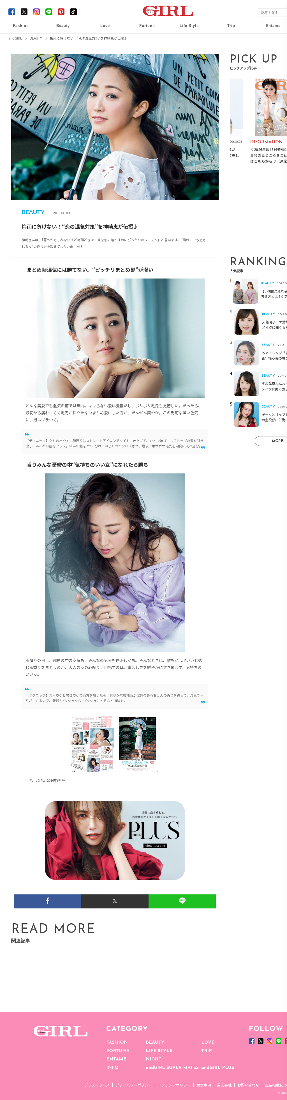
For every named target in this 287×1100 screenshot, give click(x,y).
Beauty (63, 26)
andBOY (269, 29)
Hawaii (227, 29)
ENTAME (116, 1059)
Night (101, 50)
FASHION (117, 1042)
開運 (143, 29)
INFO (112, 1068)
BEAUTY (155, 1042)
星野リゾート (227, 40)
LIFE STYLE (159, 1051)
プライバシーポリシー (133, 1085)
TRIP (206, 1051)
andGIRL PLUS (217, 1068)
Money (185, 29)
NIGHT (153, 1059)
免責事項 (203, 1085)
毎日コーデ (17, 29)
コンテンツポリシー (174, 1085)
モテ (101, 40)
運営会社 (224, 1085)
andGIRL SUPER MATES (172, 1068)
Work (185, 40)
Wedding (101, 29)
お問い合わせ (248, 1085)
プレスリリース (97, 1085)
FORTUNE (117, 1051)
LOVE (207, 1042)
